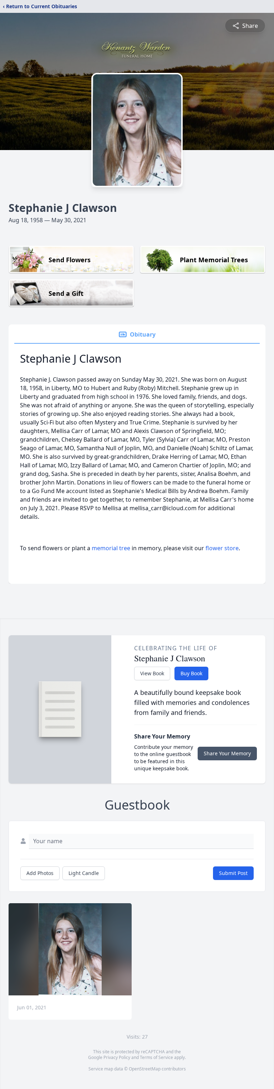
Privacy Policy (116, 1057)
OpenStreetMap (145, 1069)
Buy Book (191, 673)
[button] (70, 949)
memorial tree (111, 548)
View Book (152, 673)
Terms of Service (156, 1057)
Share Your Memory (227, 753)
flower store (222, 548)
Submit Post (233, 873)
